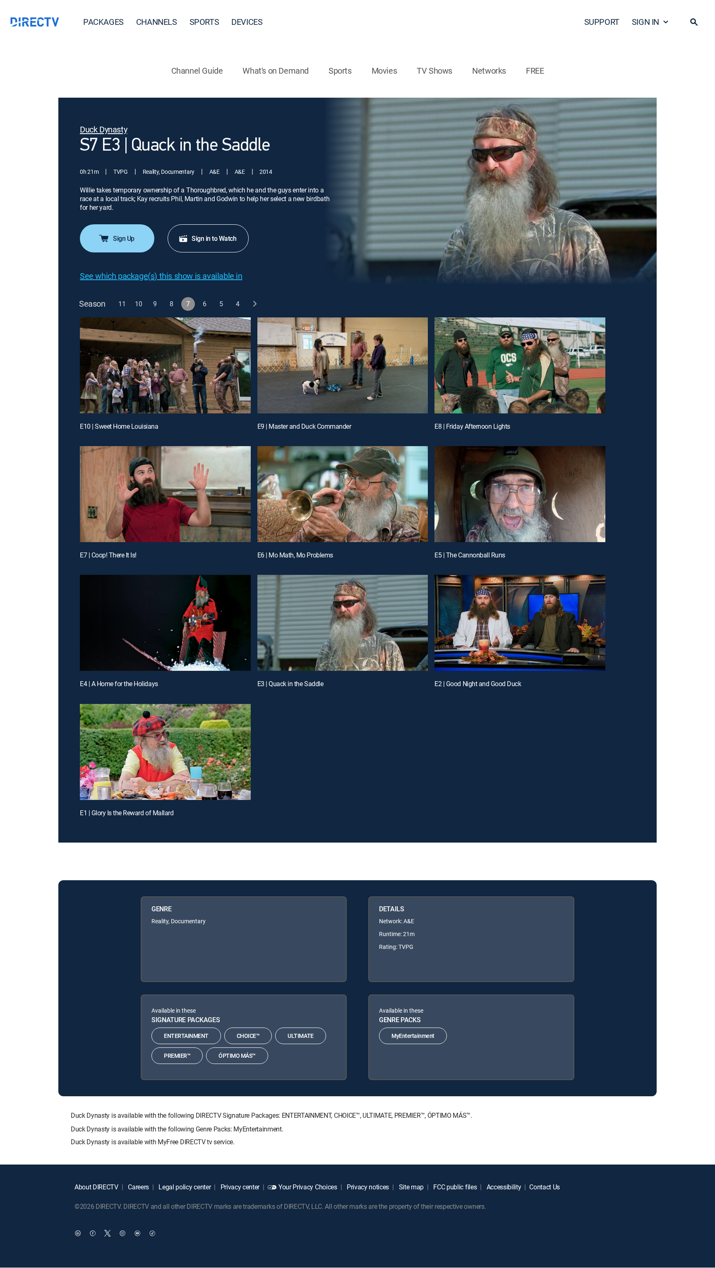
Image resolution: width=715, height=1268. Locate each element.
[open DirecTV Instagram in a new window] (122, 1233)
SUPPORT (601, 21)
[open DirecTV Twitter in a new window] (107, 1233)
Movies (384, 70)
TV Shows (434, 70)
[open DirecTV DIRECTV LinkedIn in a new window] (77, 1233)
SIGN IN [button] (645, 21)
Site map (410, 1186)
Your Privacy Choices (307, 1186)
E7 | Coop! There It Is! (108, 555)
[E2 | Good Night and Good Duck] (519, 623)
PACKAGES (103, 21)
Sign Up (123, 238)
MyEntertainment (412, 1036)
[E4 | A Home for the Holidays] (165, 623)
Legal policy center (184, 1186)
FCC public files (454, 1186)
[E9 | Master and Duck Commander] (342, 365)
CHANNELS (156, 21)
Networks (489, 70)
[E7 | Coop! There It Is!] (165, 494)
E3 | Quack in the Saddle (290, 683)
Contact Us (544, 1186)
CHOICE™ (248, 1036)
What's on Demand (275, 70)
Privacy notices (367, 1186)
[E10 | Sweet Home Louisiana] (165, 365)
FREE (535, 70)
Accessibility (503, 1186)
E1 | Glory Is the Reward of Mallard (126, 812)
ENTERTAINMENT (186, 1036)
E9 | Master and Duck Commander (304, 426)
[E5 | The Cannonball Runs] (519, 494)
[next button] (255, 304)
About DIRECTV (96, 1186)
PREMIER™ (177, 1055)
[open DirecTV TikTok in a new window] (152, 1233)
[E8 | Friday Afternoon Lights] (519, 365)
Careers (138, 1186)
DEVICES (246, 21)
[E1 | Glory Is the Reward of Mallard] (165, 752)
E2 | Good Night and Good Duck (477, 683)
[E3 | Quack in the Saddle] (342, 623)
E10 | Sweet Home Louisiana (119, 426)
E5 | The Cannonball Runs (469, 555)
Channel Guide (197, 70)
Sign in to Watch (214, 238)
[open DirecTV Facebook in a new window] (92, 1233)
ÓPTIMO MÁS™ (237, 1055)
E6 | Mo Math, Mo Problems (295, 555)
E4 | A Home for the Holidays (119, 683)
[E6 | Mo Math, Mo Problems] (342, 494)
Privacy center (239, 1186)
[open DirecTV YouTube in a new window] (137, 1233)
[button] (694, 22)
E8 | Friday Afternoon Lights (472, 426)
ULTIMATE (300, 1036)
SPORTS (204, 21)
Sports (340, 70)
